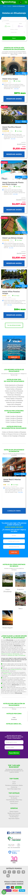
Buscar (14, 38)
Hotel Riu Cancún (14, 801)
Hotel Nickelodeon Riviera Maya (14, 799)
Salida (20, 23)
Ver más (16, 88)
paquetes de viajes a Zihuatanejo (16, 655)
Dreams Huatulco (14, 811)
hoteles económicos (16, 669)
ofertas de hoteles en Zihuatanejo (10, 654)
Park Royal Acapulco (14, 815)
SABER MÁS (14, 552)
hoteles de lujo (5, 671)
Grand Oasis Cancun (14, 796)
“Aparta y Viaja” (7, 673)
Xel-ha (14, 783)
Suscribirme (14, 753)
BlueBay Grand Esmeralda (14, 813)
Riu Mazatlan (14, 798)
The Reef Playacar (14, 816)
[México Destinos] (8, 2)
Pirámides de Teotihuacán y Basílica (14, 785)
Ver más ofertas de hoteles (14, 325)
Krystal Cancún (14, 803)
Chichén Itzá (14, 787)
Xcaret (14, 781)
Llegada (7, 23)
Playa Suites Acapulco (14, 818)
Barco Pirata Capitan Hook (14, 789)
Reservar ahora (14, 99)
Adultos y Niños (14, 29)
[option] (14, 485)
